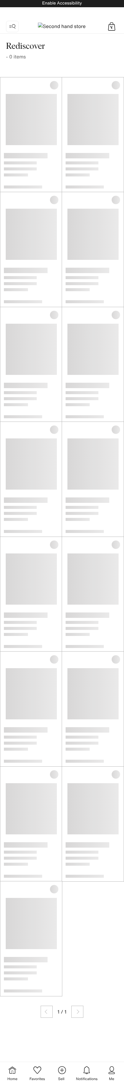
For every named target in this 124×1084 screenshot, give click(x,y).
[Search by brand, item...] (12, 26)
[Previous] (47, 1012)
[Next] (77, 1012)
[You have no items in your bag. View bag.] (111, 26)
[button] (111, 26)
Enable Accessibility (62, 3)
